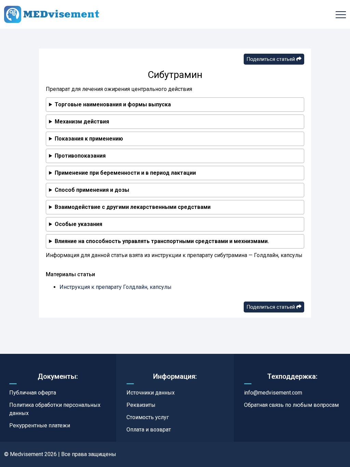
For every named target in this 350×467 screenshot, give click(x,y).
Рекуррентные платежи (39, 425)
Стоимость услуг (147, 417)
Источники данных (150, 392)
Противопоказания (80, 155)
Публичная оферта (32, 392)
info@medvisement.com (273, 392)
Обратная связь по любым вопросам (291, 405)
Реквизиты (141, 405)
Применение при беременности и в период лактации (125, 173)
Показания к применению (89, 138)
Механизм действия (82, 121)
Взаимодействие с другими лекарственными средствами (133, 207)
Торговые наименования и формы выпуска (113, 104)
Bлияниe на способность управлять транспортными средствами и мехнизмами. (162, 241)
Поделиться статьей (271, 59)
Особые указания (78, 224)
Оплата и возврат (148, 429)
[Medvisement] (51, 14)
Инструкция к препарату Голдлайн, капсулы (115, 287)
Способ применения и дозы (92, 190)
